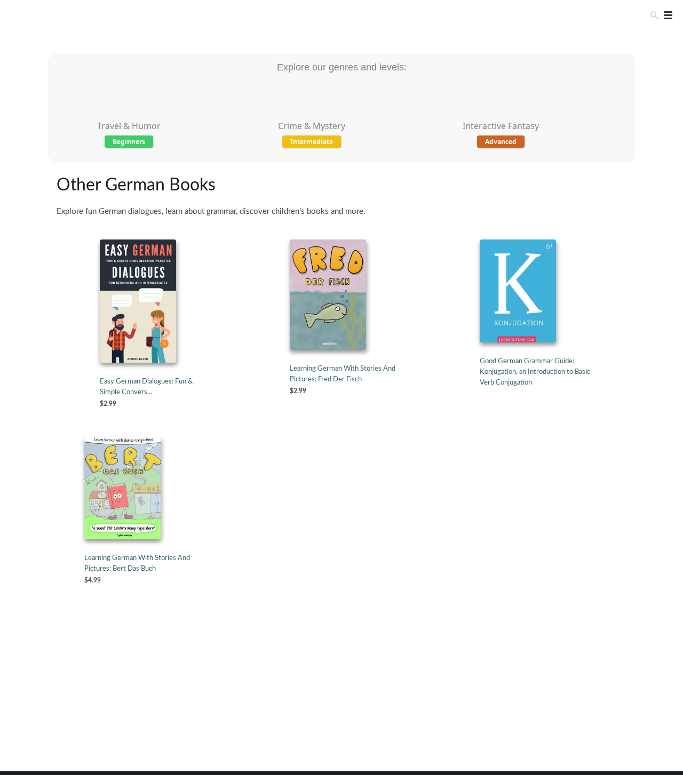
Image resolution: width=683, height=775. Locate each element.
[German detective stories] (312, 114)
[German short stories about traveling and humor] (129, 114)
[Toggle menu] (666, 14)
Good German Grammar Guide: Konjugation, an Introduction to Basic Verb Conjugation (535, 372)
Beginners (129, 141)
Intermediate (311, 141)
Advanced (501, 141)
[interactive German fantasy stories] (501, 114)
